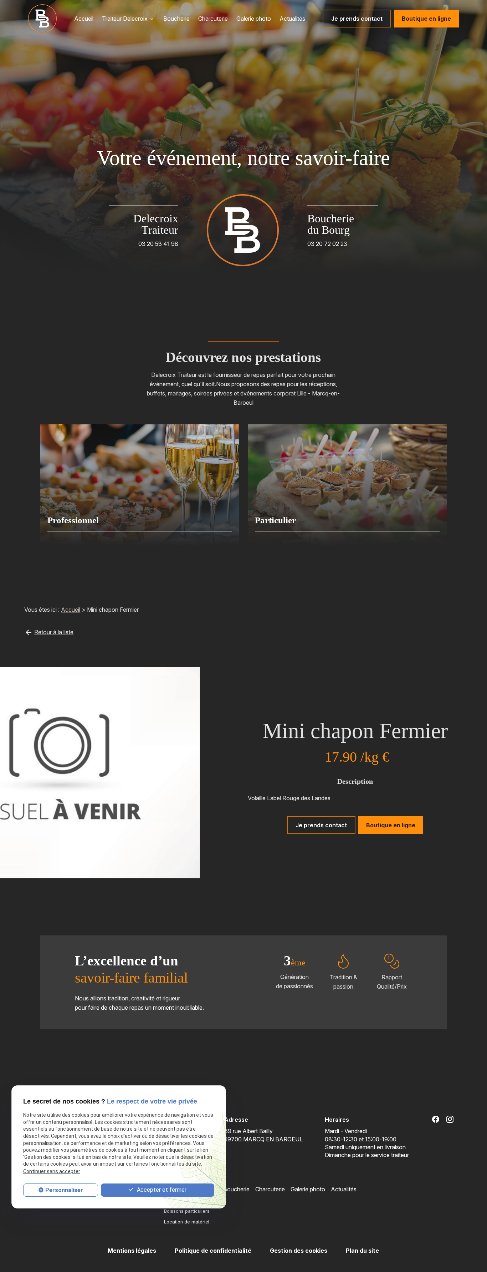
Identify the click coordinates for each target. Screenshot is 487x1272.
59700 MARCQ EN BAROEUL (263, 1134)
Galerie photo (253, 18)
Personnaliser (64, 1190)
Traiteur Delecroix (125, 18)
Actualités (292, 18)
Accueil (83, 18)
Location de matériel (186, 1222)
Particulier (275, 520)
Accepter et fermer (160, 1189)
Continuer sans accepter (51, 1171)
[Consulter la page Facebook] (435, 1119)
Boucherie (176, 18)
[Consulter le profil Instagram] (450, 1119)
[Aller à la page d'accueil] (42, 18)
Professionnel (73, 520)
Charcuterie (213, 18)
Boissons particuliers (187, 1211)
